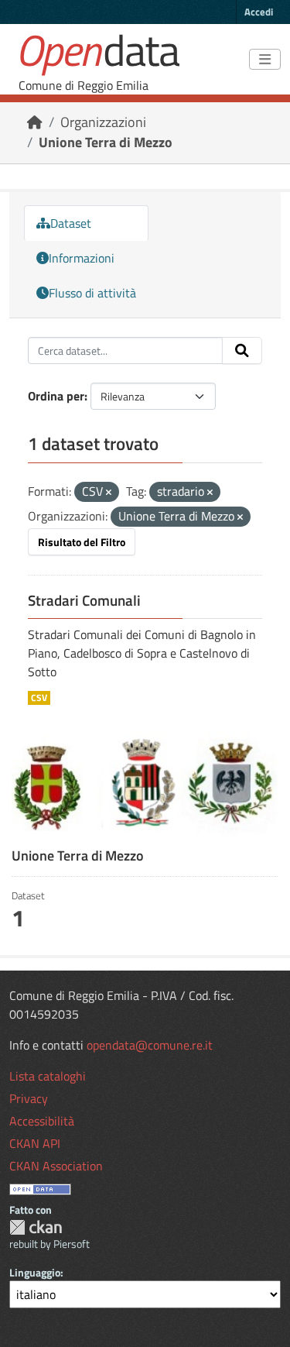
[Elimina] (108, 492)
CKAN (35, 1227)
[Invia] (242, 351)
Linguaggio (34, 1272)
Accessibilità (41, 1121)
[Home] (35, 122)
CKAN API (34, 1143)
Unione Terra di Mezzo (105, 142)
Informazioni (81, 258)
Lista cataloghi (47, 1076)
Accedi (258, 11)
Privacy (28, 1098)
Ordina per (56, 396)
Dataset (70, 223)
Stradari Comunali (84, 600)
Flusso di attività (92, 292)
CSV (39, 698)
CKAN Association (56, 1165)
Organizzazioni (103, 122)
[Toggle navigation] (265, 59)
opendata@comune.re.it (150, 1045)
